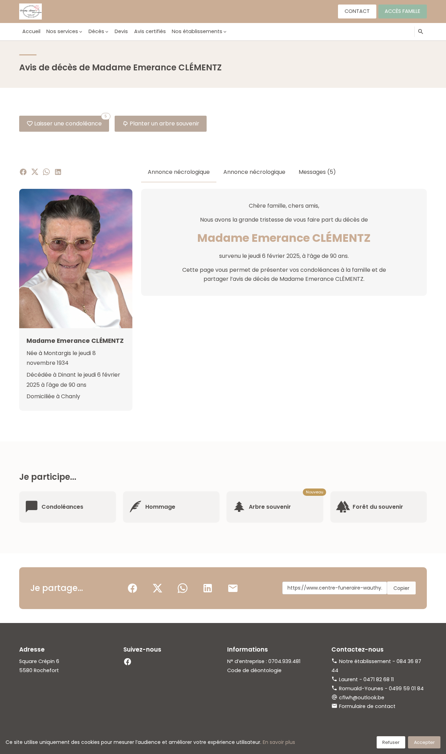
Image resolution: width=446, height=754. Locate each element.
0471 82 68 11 (378, 679)
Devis (121, 31)
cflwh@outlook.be (361, 697)
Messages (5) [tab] (317, 172)
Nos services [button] (62, 31)
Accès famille (402, 11)
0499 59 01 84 (406, 688)
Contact (357, 11)
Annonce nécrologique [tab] (179, 172)
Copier (401, 588)
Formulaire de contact (367, 706)
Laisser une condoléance (70, 122)
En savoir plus (279, 742)
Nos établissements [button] (197, 31)
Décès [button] (96, 31)
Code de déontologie (254, 670)
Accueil (31, 31)
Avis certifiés (150, 31)
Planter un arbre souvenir (164, 124)
